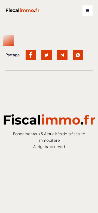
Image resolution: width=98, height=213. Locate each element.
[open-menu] (87, 10)
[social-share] (31, 55)
